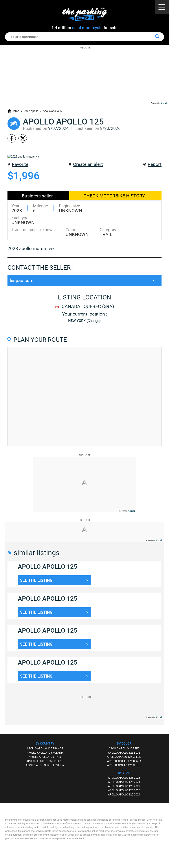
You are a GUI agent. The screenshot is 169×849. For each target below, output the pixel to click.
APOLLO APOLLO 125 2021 (124, 782)
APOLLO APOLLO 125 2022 (124, 786)
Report (155, 164)
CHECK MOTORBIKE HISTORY (114, 196)
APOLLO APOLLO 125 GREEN (124, 756)
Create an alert (88, 164)
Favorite (20, 164)
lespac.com (21, 280)
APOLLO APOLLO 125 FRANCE (45, 748)
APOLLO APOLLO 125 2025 (124, 790)
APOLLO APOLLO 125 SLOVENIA (45, 765)
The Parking (87, 15)
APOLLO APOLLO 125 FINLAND (44, 761)
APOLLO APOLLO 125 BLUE (124, 752)
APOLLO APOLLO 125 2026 (124, 777)
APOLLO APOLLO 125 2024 (124, 794)
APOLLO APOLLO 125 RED (124, 748)
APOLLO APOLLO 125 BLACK (124, 761)
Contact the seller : (40, 267)
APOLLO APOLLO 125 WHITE (124, 765)
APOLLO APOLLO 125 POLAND (45, 752)
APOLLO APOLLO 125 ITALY (45, 756)
